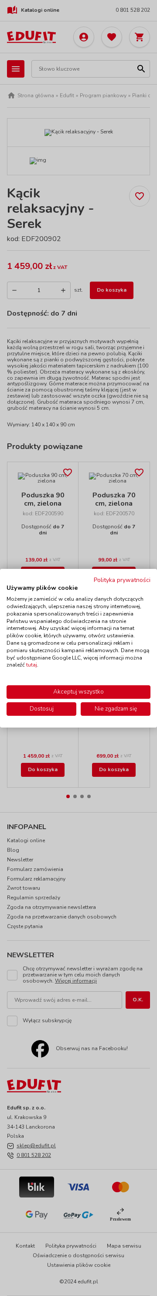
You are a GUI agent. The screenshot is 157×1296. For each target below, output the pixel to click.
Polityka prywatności (122, 579)
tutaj (31, 664)
